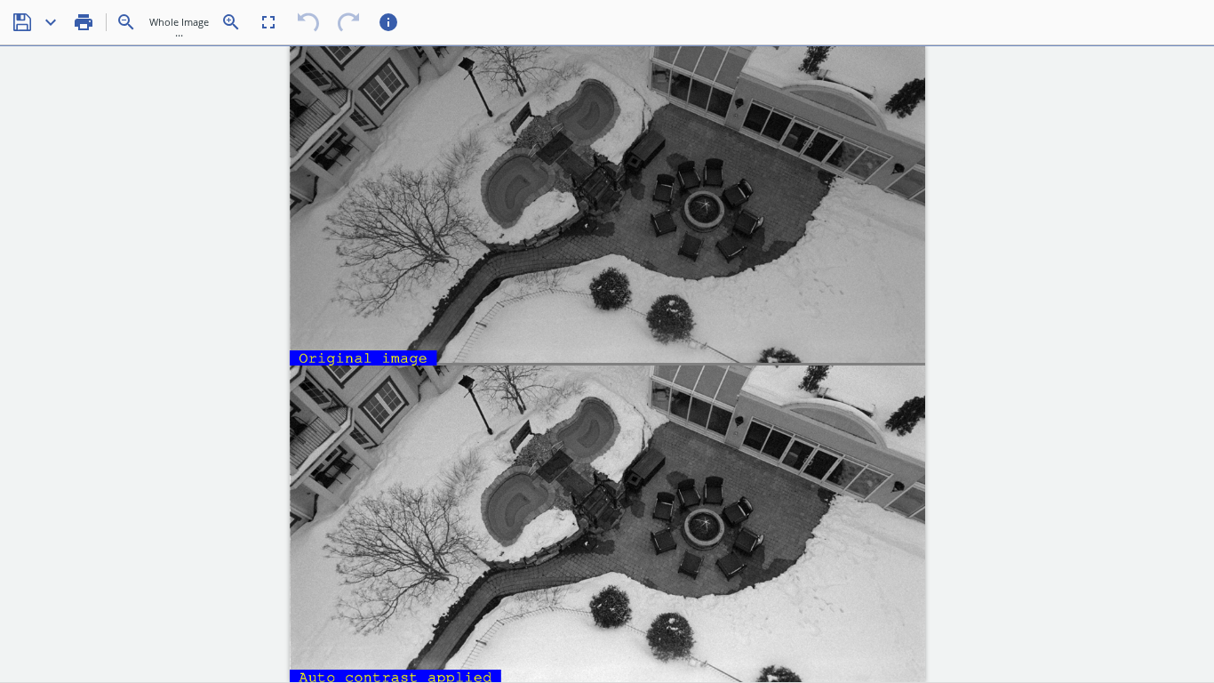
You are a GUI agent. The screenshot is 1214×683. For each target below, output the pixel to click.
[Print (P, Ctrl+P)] (83, 22)
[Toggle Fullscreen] (268, 22)
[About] (388, 22)
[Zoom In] (231, 22)
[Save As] (50, 22)
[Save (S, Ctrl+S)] (22, 22)
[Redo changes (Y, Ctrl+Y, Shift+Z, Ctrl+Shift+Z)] (348, 22)
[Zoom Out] (126, 22)
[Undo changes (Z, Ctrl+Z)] (308, 22)
